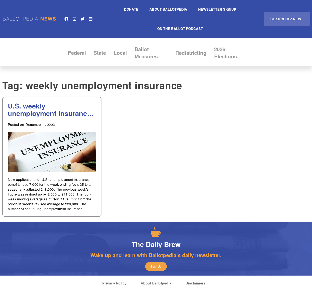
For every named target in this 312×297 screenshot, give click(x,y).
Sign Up (156, 266)
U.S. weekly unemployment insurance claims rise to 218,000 (49, 109)
